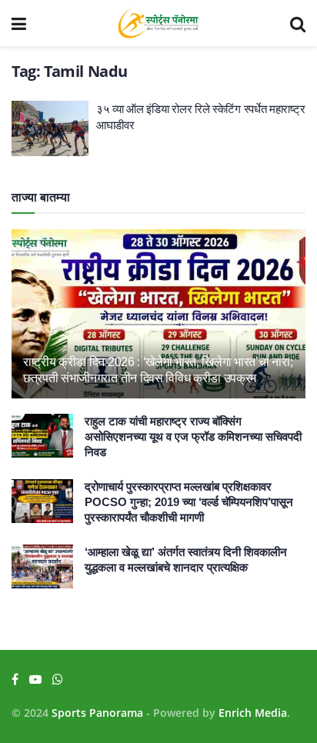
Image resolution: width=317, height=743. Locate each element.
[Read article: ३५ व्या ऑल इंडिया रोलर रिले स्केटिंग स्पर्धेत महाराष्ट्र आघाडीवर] (50, 128)
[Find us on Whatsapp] (57, 679)
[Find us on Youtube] (35, 679)
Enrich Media (253, 712)
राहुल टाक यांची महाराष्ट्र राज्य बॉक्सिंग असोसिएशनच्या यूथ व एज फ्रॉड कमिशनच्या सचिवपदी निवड (193, 436)
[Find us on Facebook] (15, 679)
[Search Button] (297, 23)
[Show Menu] (19, 23)
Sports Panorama (97, 712)
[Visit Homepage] (158, 23)
